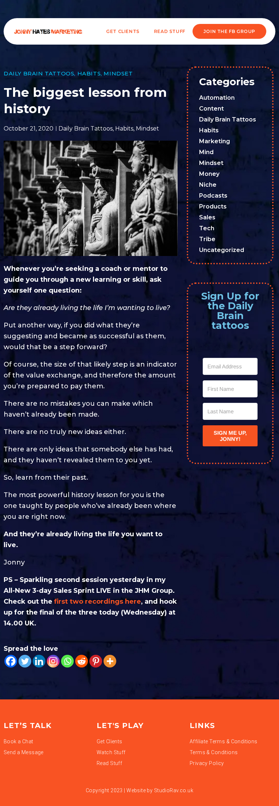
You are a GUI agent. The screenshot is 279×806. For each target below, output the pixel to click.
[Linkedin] (39, 661)
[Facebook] (10, 661)
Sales (207, 217)
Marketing (214, 141)
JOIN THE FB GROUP (229, 31)
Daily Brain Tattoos (39, 73)
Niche (208, 184)
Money (209, 173)
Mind (206, 152)
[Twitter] (25, 661)
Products (213, 206)
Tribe (207, 239)
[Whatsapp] (67, 661)
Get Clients (123, 31)
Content (211, 108)
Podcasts (213, 195)
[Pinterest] (95, 661)
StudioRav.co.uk (173, 790)
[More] (110, 661)
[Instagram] (53, 661)
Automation (217, 97)
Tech (206, 228)
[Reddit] (81, 661)
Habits (89, 73)
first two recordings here (97, 601)
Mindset (118, 73)
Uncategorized (221, 250)
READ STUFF (169, 31)
